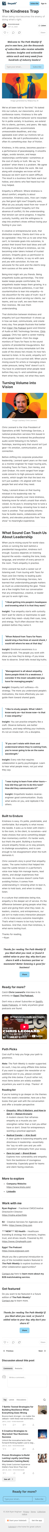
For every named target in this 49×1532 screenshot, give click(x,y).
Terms (33, 1511)
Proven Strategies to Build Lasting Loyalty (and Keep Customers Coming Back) (16, 1458)
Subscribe (34, 3)
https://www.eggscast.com (15, 1251)
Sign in (43, 3)
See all (7, 1479)
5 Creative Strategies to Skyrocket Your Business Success (15, 1434)
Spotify (39, 1001)
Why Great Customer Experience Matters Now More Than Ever (16, 1465)
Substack (12, 1526)
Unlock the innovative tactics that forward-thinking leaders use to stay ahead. (17, 1441)
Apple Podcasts (10, 1005)
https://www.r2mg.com (20, 1225)
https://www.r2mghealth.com (16, 1241)
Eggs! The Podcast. (23, 995)
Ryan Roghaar (13, 24)
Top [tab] (5, 1400)
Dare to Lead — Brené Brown (21, 1153)
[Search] (44, 1399)
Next (41, 1351)
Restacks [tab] (18, 1368)
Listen (43, 25)
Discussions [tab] (21, 1400)
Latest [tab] (11, 1400)
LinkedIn (11, 1191)
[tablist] (13, 1368)
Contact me (8, 1274)
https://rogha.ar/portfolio (14, 1215)
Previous (9, 1351)
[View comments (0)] (13, 32)
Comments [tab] (8, 1368)
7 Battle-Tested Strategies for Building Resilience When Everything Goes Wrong (17, 1410)
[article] (24, 1415)
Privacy (26, 1511)
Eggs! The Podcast (16, 328)
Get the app (37, 1520)
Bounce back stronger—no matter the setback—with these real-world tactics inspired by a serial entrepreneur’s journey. (18, 1417)
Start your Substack (18, 1520)
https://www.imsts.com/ (19, 1187)
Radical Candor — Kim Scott (21, 1135)
